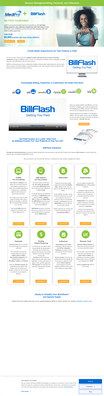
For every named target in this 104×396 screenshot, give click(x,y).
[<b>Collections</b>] (63, 234)
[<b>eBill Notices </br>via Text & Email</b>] (41, 171)
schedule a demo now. (84, 301)
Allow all (90, 381)
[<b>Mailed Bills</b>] (63, 171)
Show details (25, 391)
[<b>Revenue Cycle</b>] (86, 234)
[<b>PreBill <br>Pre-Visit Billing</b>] (18, 171)
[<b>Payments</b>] (18, 234)
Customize (89, 386)
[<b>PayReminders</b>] (85, 171)
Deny (90, 391)
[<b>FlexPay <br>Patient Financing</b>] (41, 234)
